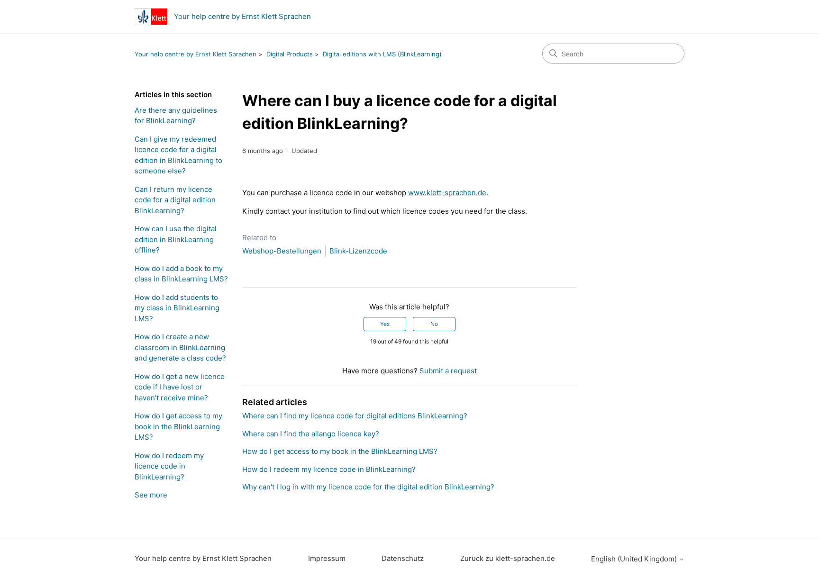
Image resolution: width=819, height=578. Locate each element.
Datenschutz (403, 558)
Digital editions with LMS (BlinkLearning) (382, 54)
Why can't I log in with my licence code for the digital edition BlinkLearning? (368, 486)
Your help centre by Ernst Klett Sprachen (195, 54)
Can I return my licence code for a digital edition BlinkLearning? (175, 200)
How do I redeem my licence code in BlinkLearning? (169, 466)
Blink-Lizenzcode (358, 250)
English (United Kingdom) (635, 559)
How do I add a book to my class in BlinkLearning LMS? (181, 274)
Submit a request (448, 370)
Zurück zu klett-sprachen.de (507, 558)
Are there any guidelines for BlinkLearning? (176, 116)
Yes (385, 323)
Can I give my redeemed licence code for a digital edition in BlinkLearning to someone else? (178, 155)
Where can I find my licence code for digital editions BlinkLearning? (354, 415)
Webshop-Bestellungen (281, 250)
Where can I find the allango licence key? (310, 433)
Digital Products (289, 54)
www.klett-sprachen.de (447, 192)
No (434, 323)
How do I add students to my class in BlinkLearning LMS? (177, 308)
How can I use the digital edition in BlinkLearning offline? (176, 239)
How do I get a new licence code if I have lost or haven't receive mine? (180, 387)
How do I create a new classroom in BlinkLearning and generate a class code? (180, 347)
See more (151, 494)
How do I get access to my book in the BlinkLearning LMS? (178, 426)
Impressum (327, 558)
